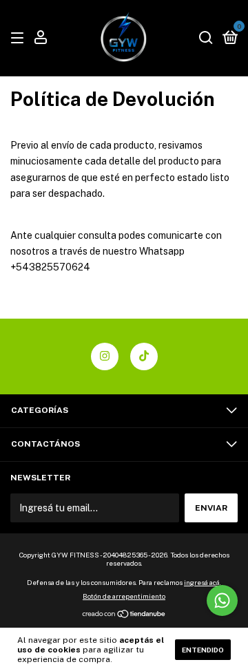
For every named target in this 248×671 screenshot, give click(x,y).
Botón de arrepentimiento (124, 596)
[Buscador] (206, 38)
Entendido (203, 650)
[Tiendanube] (124, 615)
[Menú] (19, 38)
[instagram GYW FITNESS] (104, 356)
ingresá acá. (202, 582)
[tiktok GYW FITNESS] (144, 356)
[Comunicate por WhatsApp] (222, 600)
